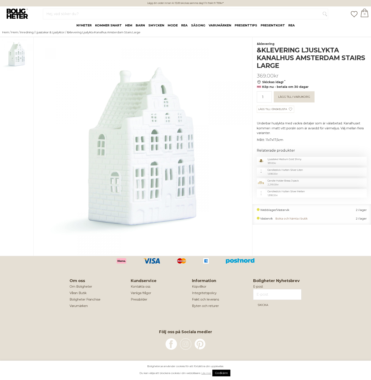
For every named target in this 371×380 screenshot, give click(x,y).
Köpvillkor (199, 286)
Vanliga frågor (141, 293)
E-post (258, 286)
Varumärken (220, 25)
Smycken (156, 25)
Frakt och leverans (205, 299)
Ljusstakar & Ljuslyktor (50, 32)
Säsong (198, 25)
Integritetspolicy (204, 293)
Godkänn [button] (221, 373)
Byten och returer (205, 306)
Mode (173, 25)
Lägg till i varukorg (294, 96)
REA (291, 25)
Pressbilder (139, 299)
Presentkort (273, 25)
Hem (128, 25)
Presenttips (246, 25)
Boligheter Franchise (85, 299)
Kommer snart (108, 25)
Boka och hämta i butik (291, 218)
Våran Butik (78, 293)
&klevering (265, 44)
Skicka (263, 305)
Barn (140, 25)
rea (184, 25)
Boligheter (16, 13)
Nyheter (84, 25)
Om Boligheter (81, 286)
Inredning (26, 32)
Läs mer (206, 373)
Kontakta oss (140, 286)
